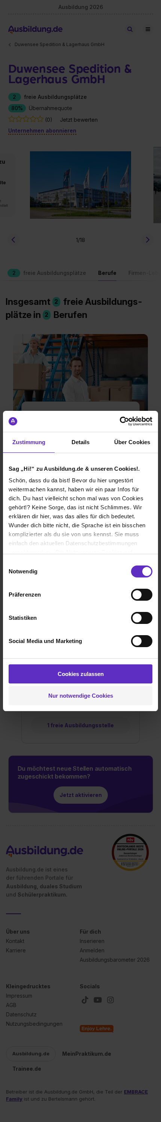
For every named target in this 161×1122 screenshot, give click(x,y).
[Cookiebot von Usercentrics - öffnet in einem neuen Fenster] (119, 421)
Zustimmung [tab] (29, 442)
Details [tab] (81, 442)
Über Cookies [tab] (132, 442)
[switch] (141, 595)
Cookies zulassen (81, 674)
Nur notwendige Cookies (80, 695)
